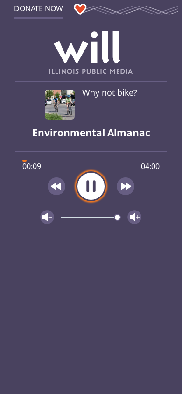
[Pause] (91, 186)
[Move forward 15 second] (126, 186)
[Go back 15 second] (56, 186)
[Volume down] (47, 217)
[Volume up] (134, 217)
